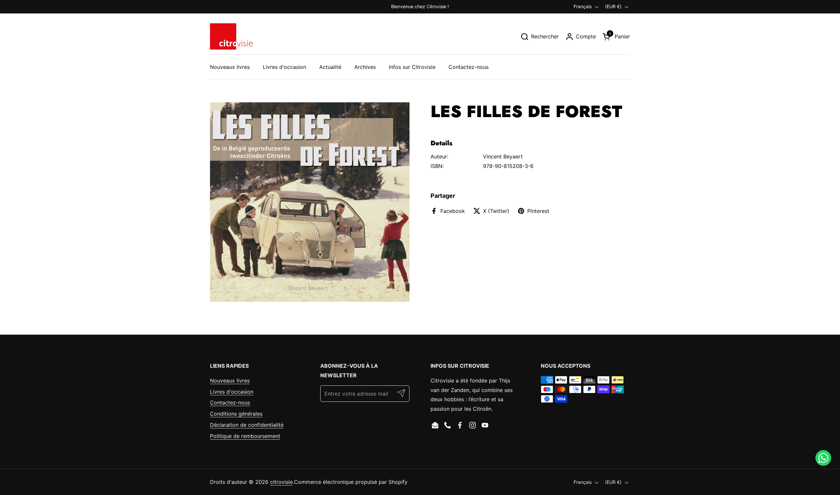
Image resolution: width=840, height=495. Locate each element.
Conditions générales (236, 413)
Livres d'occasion (231, 391)
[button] (539, 36)
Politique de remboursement (245, 436)
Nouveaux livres (230, 380)
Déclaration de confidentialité (247, 425)
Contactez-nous (230, 402)
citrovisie (281, 482)
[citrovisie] (231, 36)
